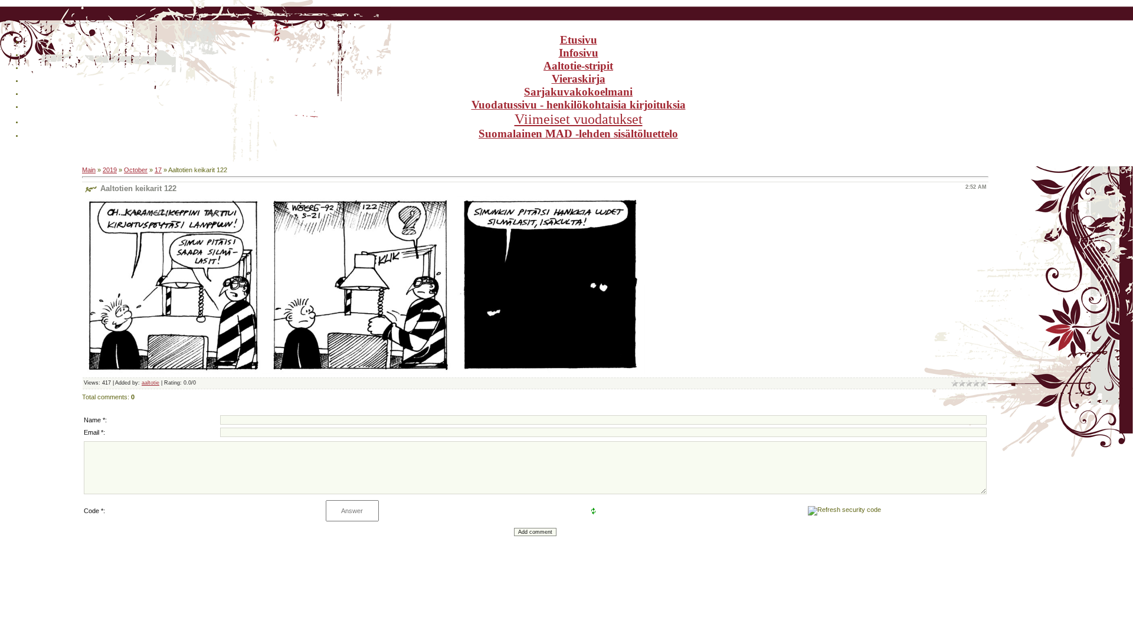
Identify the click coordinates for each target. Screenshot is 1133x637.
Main (89, 169)
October (136, 169)
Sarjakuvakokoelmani (578, 92)
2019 (110, 169)
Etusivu (578, 40)
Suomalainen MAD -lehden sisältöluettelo (578, 133)
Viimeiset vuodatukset (579, 119)
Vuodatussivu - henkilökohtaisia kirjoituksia (578, 104)
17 (158, 169)
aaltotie (150, 383)
